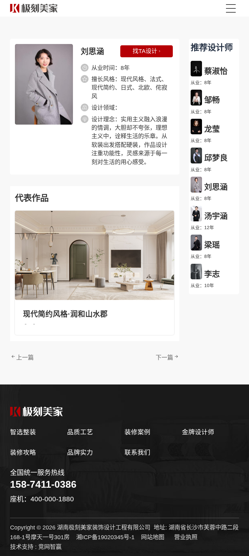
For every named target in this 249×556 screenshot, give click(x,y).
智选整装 (23, 432)
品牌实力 (80, 452)
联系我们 (137, 452)
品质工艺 (80, 432)
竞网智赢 (50, 547)
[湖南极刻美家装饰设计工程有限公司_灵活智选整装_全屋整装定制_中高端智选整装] (124, 412)
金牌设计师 (198, 432)
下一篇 (164, 357)
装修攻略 (23, 452)
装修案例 (137, 432)
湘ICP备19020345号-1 (105, 537)
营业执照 (185, 537)
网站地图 (152, 537)
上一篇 (25, 357)
